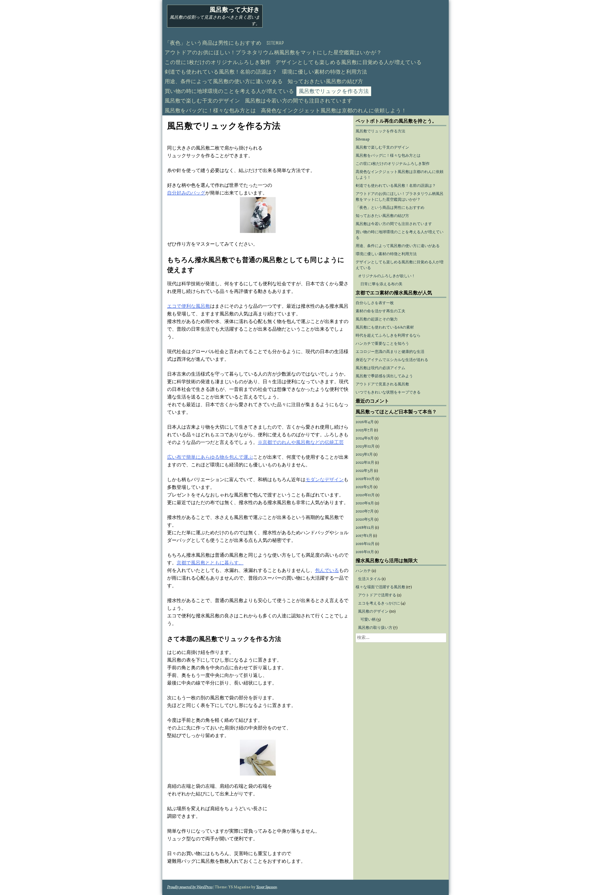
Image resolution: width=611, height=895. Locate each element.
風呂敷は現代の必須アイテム (380, 368)
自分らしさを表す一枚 (375, 303)
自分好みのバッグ (186, 193)
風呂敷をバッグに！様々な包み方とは (210, 111)
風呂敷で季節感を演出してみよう (384, 376)
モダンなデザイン (325, 480)
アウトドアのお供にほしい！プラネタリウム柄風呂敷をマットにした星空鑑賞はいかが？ (273, 52)
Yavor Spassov (266, 887)
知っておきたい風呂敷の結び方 (325, 81)
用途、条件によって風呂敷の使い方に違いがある (224, 81)
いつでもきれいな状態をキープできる (388, 392)
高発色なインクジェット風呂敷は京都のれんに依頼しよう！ (333, 111)
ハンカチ (363, 571)
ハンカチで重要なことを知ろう (382, 343)
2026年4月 (365, 422)
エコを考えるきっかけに (379, 603)
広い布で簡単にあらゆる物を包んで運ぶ (210, 457)
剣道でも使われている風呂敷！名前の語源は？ (221, 72)
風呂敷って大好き (235, 9)
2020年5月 (365, 519)
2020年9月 (365, 503)
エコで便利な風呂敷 (188, 306)
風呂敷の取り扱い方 (375, 628)
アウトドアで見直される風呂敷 (382, 384)
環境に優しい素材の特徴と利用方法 (324, 72)
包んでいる (327, 570)
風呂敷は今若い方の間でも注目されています (299, 101)
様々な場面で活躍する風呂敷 (380, 587)
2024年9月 (365, 438)
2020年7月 (365, 511)
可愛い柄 (368, 619)
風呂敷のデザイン (373, 611)
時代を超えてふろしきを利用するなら (388, 335)
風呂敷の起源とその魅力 (377, 319)
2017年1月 (364, 536)
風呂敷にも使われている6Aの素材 (385, 327)
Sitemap (275, 43)
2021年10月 (365, 479)
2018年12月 (365, 527)
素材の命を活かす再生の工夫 (380, 311)
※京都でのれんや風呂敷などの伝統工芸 (301, 442)
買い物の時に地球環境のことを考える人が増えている (229, 91)
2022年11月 (365, 462)
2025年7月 (364, 430)
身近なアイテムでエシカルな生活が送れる (392, 360)
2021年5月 (364, 487)
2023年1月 (364, 454)
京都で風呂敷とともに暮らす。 (210, 563)
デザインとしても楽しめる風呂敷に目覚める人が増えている (348, 62)
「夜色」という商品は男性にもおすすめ (213, 43)
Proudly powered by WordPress (190, 887)
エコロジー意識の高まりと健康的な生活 (390, 352)
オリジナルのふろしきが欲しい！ (386, 276)
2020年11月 (365, 495)
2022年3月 (364, 471)
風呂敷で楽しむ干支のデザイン (202, 101)
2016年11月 (365, 552)
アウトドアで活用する (377, 595)
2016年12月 (365, 544)
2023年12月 (365, 446)
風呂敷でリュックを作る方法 (334, 91)
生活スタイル (369, 579)
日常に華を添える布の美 (381, 284)
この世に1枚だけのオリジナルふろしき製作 (218, 62)
